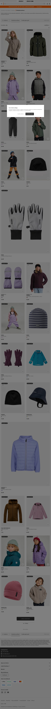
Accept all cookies (29, 113)
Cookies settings (20, 113)
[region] (25, 111)
